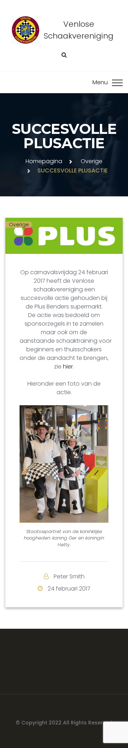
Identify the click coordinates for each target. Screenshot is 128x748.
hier (68, 366)
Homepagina (44, 161)
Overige (91, 161)
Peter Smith (69, 576)
